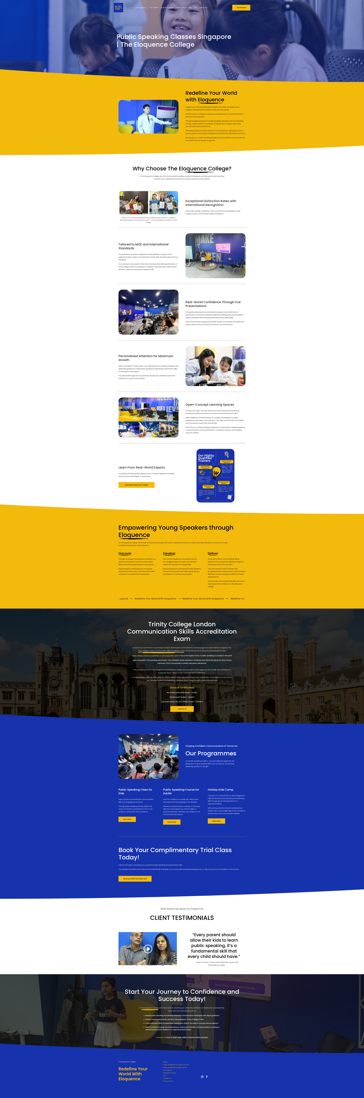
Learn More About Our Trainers (136, 485)
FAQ (195, 7)
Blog (190, 7)
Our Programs (140, 7)
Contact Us (203, 7)
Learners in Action (169, 1073)
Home (131, 7)
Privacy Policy (168, 1081)
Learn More (127, 819)
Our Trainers (153, 7)
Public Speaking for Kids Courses (175, 1067)
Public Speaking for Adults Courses (176, 1065)
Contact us (161, 1037)
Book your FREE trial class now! (135, 879)
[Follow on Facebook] (206, 1076)
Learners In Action (166, 7)
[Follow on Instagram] (202, 1076)
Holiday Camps (181, 7)
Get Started (241, 8)
